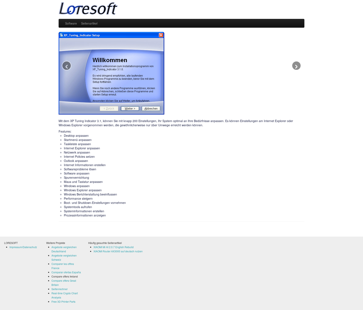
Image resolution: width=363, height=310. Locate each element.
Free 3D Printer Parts (63, 301)
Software (71, 23)
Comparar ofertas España (66, 272)
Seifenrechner (59, 289)
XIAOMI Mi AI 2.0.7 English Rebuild (113, 247)
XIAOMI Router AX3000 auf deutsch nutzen (118, 251)
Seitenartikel (89, 23)
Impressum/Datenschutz (23, 247)
